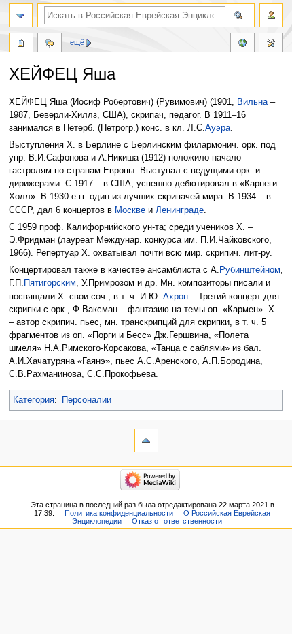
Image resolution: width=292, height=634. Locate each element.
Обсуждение (49, 44)
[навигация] (21, 15)
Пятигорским (50, 283)
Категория (33, 400)
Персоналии (86, 400)
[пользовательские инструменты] (271, 15)
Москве (130, 210)
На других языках (242, 44)
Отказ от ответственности (177, 521)
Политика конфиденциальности (119, 513)
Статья (21, 44)
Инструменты (270, 44)
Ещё (77, 42)
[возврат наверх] (146, 440)
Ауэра (217, 128)
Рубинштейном (249, 270)
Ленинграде (180, 210)
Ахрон (174, 296)
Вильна (252, 102)
